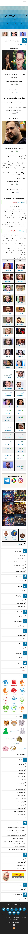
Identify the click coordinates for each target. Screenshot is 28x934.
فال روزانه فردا (22, 899)
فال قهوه (23, 600)
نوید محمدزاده (8, 377)
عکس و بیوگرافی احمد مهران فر (14, 17)
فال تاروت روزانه (21, 764)
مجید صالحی (8, 437)
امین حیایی (20, 313)
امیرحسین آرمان (20, 458)
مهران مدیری (20, 430)
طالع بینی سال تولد (21, 754)
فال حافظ (23, 859)
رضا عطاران (20, 451)
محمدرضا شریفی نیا (20, 292)
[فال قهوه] (20, 508)
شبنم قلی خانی (8, 335)
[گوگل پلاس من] (18, 913)
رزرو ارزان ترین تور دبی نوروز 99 (18, 838)
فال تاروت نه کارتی (21, 802)
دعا (24, 638)
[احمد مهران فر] (23, 34)
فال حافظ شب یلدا (21, 865)
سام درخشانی (20, 324)
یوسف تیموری (8, 395)
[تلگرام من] (20, 909)
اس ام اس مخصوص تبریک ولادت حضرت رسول (15, 562)
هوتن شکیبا (20, 468)
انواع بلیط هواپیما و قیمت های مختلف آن (17, 849)
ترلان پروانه (20, 270)
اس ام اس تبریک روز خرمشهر (19, 558)
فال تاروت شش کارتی (20, 799)
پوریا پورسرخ (8, 420)
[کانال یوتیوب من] (14, 913)
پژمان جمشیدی (8, 281)
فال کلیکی (23, 648)
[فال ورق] (8, 520)
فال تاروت (23, 818)
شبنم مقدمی (8, 444)
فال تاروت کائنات (21, 773)
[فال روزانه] (8, 496)
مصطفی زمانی (8, 430)
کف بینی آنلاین (5, 538)
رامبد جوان (20, 444)
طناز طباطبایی (20, 356)
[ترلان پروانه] (14, 34)
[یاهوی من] (24, 909)
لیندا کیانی (20, 413)
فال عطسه (23, 889)
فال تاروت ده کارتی (21, 805)
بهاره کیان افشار (20, 377)
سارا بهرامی (8, 346)
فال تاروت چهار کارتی (20, 792)
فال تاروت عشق (21, 808)
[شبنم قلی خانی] (5, 34)
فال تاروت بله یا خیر (21, 814)
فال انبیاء (23, 590)
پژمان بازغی (8, 324)
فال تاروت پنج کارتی (20, 795)
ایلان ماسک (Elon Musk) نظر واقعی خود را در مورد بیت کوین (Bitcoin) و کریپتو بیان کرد (14, 842)
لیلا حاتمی (20, 335)
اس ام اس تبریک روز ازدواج (19, 555)
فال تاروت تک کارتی (21, 786)
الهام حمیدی (8, 451)
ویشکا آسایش (8, 458)
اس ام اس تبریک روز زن (20, 568)
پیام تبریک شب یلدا (21, 868)
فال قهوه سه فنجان (21, 603)
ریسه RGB (22, 667)
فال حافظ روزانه (21, 862)
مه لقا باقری (8, 302)
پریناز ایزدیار (8, 356)
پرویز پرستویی (20, 395)
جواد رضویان (20, 437)
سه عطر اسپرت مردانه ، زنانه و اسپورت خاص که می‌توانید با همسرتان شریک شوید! (15, 831)
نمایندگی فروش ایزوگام (20, 846)
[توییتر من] (3, 909)
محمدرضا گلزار (20, 406)
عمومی (18, 544)
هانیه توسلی (20, 281)
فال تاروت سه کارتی (20, 789)
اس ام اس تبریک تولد (20, 571)
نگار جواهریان (8, 270)
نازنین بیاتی (8, 292)
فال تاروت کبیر (22, 767)
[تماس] (7, 909)
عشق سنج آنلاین (21, 657)
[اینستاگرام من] (12, 909)
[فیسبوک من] (16, 909)
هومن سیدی (20, 388)
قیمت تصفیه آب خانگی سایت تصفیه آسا (16, 827)
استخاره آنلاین (22, 581)
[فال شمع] (8, 508)
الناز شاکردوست (8, 388)
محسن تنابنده (20, 346)
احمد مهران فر (8, 468)
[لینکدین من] (10, 913)
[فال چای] (20, 520)
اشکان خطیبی (8, 313)
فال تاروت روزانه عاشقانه (19, 811)
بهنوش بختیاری (20, 302)
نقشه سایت (9, 922)
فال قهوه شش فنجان (20, 606)
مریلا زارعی (8, 413)
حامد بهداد (8, 367)
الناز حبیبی (20, 367)
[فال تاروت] (20, 496)
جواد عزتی (20, 420)
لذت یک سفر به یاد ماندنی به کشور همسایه (16, 835)
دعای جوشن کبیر (21, 635)
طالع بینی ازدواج (14, 538)
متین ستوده (8, 406)
